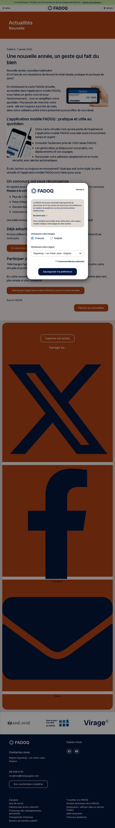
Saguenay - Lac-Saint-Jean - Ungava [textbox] (52, 253)
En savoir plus (39, 215)
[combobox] (57, 253)
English (58, 238)
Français (39, 238)
